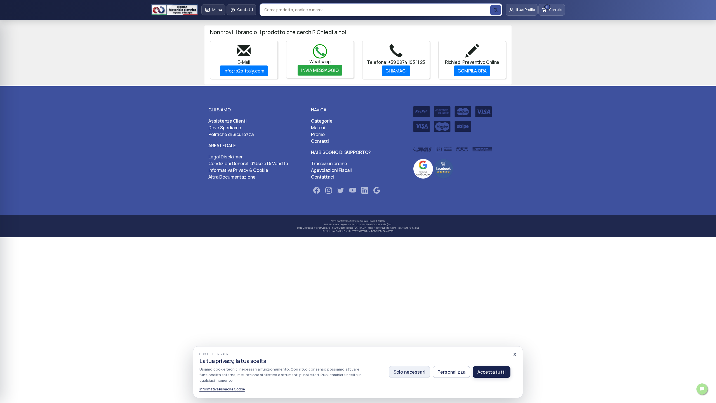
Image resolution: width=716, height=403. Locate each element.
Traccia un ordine (329, 163)
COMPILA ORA (472, 71)
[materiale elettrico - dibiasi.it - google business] (376, 191)
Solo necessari (409, 372)
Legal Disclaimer (225, 157)
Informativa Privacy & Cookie (238, 170)
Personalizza (451, 372)
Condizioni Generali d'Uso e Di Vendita (248, 163)
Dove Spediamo (224, 128)
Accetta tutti (491, 372)
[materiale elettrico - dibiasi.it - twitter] (340, 191)
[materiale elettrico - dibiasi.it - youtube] (352, 191)
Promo (318, 134)
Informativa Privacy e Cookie (222, 389)
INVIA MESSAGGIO (320, 70)
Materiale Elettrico (349, 220)
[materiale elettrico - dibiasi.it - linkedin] (364, 191)
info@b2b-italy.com (243, 71)
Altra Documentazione (232, 177)
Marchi (318, 128)
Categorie (322, 121)
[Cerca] (495, 10)
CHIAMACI (396, 71)
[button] (213, 9)
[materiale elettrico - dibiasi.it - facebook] (316, 191)
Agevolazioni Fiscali (331, 170)
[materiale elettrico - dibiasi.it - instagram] (328, 191)
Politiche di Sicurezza (231, 134)
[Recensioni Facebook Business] (443, 168)
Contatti (320, 141)
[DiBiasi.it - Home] (174, 9)
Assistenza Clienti (227, 121)
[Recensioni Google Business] (423, 168)
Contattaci (322, 177)
